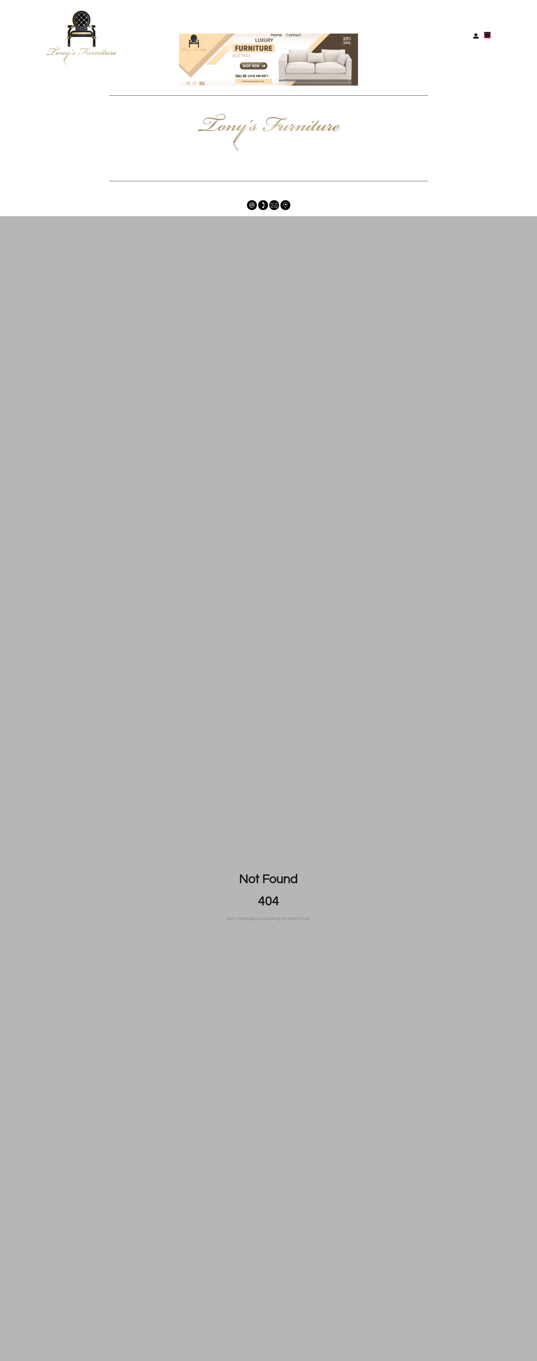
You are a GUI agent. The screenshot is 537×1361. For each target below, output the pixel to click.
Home (276, 35)
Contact (293, 35)
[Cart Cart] (487, 35)
